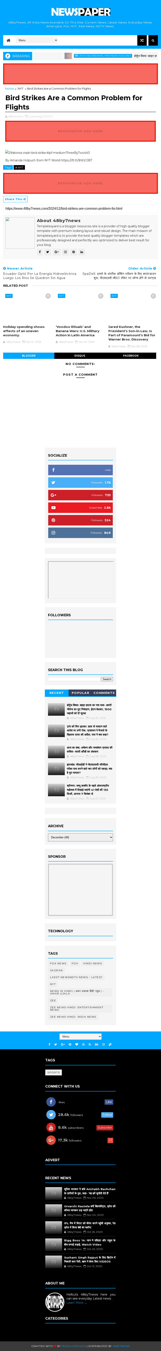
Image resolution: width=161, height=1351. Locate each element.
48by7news (121, 1346)
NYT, (50, 116)
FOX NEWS (58, 963)
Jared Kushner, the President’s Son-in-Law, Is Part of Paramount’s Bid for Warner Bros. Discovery (131, 333)
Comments (104, 693)
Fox (75, 963)
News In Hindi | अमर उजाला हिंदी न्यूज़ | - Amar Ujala (77, 992)
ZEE (53, 1000)
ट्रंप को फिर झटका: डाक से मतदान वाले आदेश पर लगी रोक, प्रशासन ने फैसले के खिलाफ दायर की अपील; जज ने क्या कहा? (87, 730)
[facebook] (49, 1044)
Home (9, 88)
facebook (131, 355)
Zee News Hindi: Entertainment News (77, 1008)
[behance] (96, 1044)
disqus (79, 355)
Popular (81, 693)
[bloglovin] (76, 1044)
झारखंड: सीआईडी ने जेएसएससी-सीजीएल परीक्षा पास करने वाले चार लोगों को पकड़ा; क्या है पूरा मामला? (89, 768)
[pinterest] (70, 1044)
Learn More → (76, 1303)
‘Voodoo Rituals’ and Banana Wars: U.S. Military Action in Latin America (77, 331)
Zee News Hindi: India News (73, 1016)
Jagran (56, 970)
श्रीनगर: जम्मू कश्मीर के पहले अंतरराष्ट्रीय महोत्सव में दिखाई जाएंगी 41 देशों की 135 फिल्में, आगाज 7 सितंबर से (88, 789)
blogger (29, 355)
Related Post (15, 286)
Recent (56, 693)
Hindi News (92, 963)
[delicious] (110, 1044)
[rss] (90, 1044)
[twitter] (55, 1044)
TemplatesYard (73, 1346)
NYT (20, 88)
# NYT (19, 167)
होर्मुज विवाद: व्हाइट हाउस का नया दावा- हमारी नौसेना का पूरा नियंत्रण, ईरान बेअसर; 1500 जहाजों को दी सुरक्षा (89, 709)
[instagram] (103, 1044)
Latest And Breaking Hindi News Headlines (95, 55)
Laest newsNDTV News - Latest (76, 977)
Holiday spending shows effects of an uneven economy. (24, 331)
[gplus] (63, 1044)
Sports (53, 1072)
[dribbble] (83, 1044)
